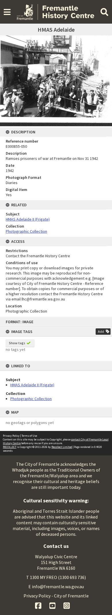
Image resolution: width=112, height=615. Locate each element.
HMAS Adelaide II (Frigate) (32, 384)
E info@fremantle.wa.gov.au (56, 586)
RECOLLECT (9, 447)
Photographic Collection (31, 398)
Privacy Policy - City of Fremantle (56, 596)
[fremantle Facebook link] (38, 605)
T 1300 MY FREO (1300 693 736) (56, 577)
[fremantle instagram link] (66, 605)
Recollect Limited (61, 447)
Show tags (17, 343)
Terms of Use (29, 436)
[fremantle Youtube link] (53, 605)
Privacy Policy (11, 436)
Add (101, 331)
